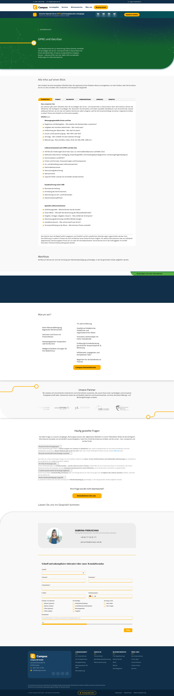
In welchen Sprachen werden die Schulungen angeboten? (54, 470)
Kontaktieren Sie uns (86, 496)
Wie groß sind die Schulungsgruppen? (49, 446)
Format (58, 99)
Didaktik (112, 99)
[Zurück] (33, 42)
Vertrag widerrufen (88, 693)
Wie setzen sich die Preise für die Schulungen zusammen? (54, 453)
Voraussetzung (85, 99)
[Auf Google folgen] (58, 673)
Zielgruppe (70, 99)
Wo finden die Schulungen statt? (48, 463)
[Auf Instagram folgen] (62, 673)
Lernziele (99, 99)
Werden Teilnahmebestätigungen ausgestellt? (51, 477)
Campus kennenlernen (85, 367)
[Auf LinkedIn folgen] (53, 673)
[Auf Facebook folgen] (67, 673)
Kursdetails (45, 99)
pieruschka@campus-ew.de (91, 542)
